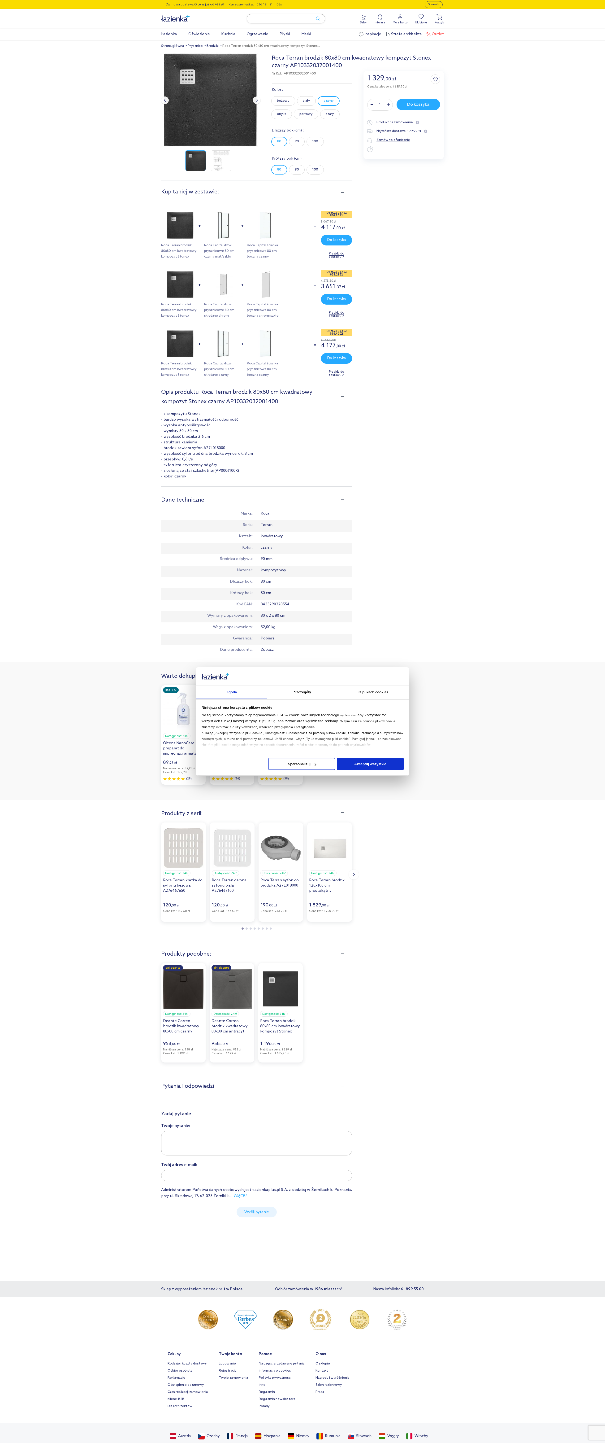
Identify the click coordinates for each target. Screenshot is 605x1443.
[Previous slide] (165, 100)
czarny (329, 101)
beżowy (283, 101)
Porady (264, 1406)
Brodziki (213, 46)
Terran (266, 525)
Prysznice (195, 46)
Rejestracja (227, 1371)
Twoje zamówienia (233, 1378)
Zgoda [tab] (231, 692)
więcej (239, 1196)
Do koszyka (336, 240)
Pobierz (267, 638)
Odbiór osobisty (180, 1371)
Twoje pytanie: (175, 1125)
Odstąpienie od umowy (186, 1385)
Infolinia (380, 22)
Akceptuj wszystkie (370, 764)
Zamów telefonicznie (393, 140)
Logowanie (227, 1364)
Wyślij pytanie (256, 1212)
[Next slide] (256, 100)
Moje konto (400, 22)
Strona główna (172, 46)
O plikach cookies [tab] (373, 692)
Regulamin (267, 1392)
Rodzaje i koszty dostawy (187, 1364)
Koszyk (439, 22)
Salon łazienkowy (328, 1385)
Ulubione (421, 22)
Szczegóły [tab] (302, 692)
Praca (319, 1392)
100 (315, 142)
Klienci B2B (176, 1399)
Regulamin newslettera (277, 1399)
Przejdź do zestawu (336, 255)
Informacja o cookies (275, 1371)
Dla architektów (180, 1406)
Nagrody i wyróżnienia (332, 1378)
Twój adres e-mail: (179, 1165)
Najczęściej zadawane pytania (281, 1364)
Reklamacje (176, 1378)
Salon (363, 22)
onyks (281, 114)
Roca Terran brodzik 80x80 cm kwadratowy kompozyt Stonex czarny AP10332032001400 (179, 256)
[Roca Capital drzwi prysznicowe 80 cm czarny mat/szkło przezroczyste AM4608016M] (223, 238)
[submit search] (315, 19)
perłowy (306, 114)
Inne (262, 1385)
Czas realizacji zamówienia (188, 1392)
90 (297, 142)
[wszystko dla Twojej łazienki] (186, 15)
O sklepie (322, 1364)
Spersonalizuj (299, 764)
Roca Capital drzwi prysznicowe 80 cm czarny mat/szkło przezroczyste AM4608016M (219, 256)
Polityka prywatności (275, 1378)
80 (279, 142)
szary (330, 114)
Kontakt (321, 1371)
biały (306, 101)
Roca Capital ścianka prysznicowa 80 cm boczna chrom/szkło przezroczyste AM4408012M (263, 315)
